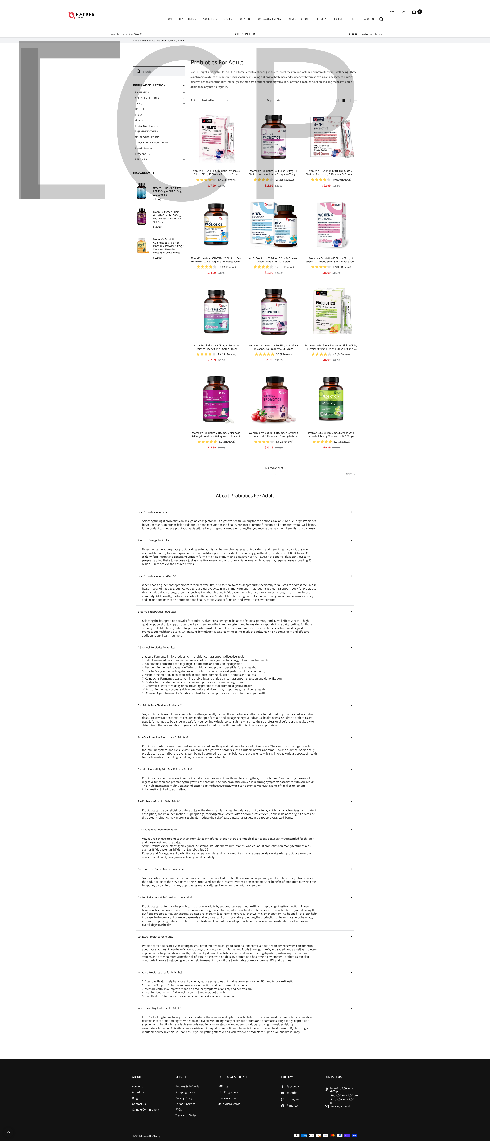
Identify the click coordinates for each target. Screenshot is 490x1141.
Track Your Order (185, 1115)
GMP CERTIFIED (245, 34)
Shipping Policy (185, 1092)
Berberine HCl (143, 154)
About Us (138, 1092)
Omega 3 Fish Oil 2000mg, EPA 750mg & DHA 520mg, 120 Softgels (167, 191)
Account (137, 1086)
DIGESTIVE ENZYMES (146, 131)
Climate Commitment (145, 1110)
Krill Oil (139, 114)
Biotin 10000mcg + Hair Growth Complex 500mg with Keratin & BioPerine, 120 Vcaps (167, 217)
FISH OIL (140, 109)
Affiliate (223, 1086)
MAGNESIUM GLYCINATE (148, 137)
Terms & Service (185, 1104)
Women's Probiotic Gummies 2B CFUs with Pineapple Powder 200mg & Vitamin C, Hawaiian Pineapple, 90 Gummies (169, 246)
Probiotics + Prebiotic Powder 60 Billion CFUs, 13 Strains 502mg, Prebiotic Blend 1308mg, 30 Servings (331, 347)
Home (136, 40)
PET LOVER (141, 159)
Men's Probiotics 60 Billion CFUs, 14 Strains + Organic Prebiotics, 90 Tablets (273, 260)
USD (391, 11)
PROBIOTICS (142, 92)
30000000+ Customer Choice (364, 34)
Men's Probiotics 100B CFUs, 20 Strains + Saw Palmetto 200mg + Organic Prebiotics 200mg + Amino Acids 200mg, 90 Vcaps (216, 260)
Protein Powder (144, 148)
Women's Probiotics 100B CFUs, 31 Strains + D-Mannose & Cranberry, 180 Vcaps (273, 347)
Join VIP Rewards (229, 1104)
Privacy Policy (184, 1098)
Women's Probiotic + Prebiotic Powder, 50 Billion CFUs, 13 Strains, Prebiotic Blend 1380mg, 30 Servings (216, 172)
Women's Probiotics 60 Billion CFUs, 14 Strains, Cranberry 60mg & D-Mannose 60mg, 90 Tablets (331, 260)
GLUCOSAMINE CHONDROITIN (151, 142)
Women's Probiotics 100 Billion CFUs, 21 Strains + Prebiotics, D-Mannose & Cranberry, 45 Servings (331, 172)
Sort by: (194, 100)
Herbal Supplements (146, 126)
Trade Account (227, 1098)
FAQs (178, 1110)
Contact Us (139, 1104)
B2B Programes (228, 1092)
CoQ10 (138, 103)
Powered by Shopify (150, 1136)
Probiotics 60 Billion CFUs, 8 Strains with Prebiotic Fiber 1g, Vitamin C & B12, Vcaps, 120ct (331, 434)
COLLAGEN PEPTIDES (147, 98)
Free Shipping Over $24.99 (126, 34)
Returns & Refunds (187, 1086)
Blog (135, 1098)
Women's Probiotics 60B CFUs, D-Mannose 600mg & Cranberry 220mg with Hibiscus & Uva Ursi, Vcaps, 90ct (216, 434)
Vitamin (139, 120)
